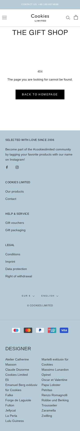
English (47, 296)
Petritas (47, 390)
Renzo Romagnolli (54, 395)
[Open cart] (76, 17)
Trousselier (49, 405)
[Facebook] (6, 167)
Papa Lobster (51, 385)
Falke (9, 395)
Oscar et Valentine (54, 380)
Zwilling (47, 415)
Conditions (12, 254)
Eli (7, 380)
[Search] (68, 17)
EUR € (26, 296)
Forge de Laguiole (18, 400)
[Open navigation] (4, 17)
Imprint (10, 261)
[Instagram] (17, 167)
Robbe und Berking (55, 400)
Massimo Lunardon (55, 369)
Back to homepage (40, 94)
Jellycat (10, 410)
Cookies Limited (16, 374)
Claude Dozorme (17, 369)
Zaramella (49, 410)
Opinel (46, 374)
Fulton (9, 405)
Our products (14, 191)
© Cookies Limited (40, 305)
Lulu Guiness (14, 421)
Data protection (16, 269)
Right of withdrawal (18, 276)
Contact (10, 199)
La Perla (11, 415)
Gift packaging (15, 230)
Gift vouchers (14, 222)
